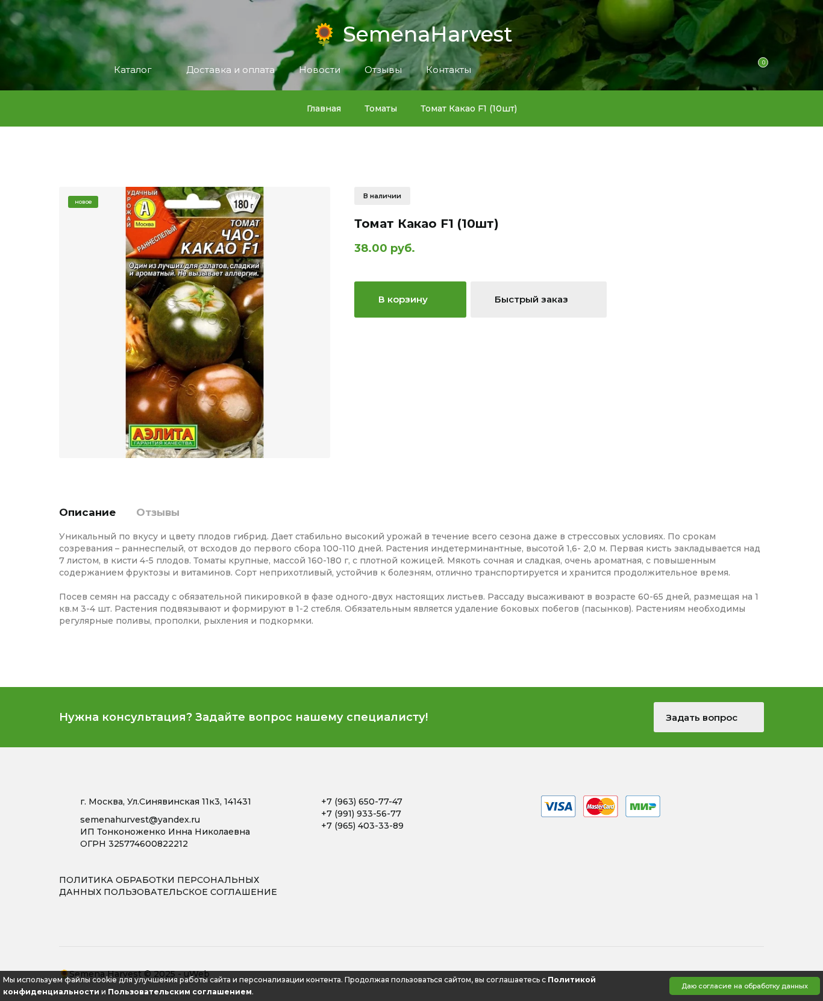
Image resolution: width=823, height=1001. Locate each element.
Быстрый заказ (533, 299)
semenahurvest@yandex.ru (140, 819)
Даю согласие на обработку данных (744, 986)
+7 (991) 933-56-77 (361, 813)
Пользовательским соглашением (180, 991)
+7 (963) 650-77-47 (361, 801)
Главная (324, 108)
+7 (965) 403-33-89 (362, 825)
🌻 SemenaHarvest (412, 30)
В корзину (404, 299)
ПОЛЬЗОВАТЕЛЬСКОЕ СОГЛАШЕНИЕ (190, 891)
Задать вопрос (703, 717)
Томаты (381, 108)
